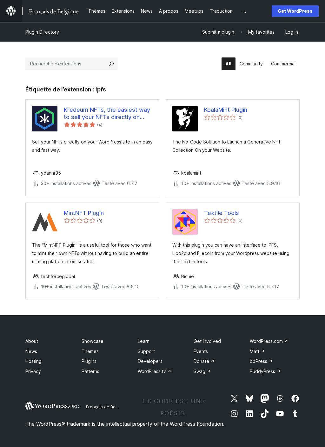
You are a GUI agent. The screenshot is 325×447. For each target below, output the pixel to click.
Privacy (33, 371)
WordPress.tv (154, 371)
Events (201, 351)
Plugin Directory (42, 32)
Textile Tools (221, 213)
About (31, 341)
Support (146, 351)
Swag (202, 371)
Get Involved (207, 341)
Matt (257, 351)
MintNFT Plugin (84, 213)
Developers (150, 361)
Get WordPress (295, 11)
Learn (143, 341)
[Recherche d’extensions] (111, 63)
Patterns (90, 371)
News (31, 351)
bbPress (261, 361)
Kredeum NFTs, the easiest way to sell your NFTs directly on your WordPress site (107, 113)
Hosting (33, 361)
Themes (90, 351)
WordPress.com (269, 341)
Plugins (89, 361)
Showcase (92, 341)
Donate (204, 361)
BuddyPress (265, 371)
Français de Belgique (106, 406)
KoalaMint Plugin (225, 109)
